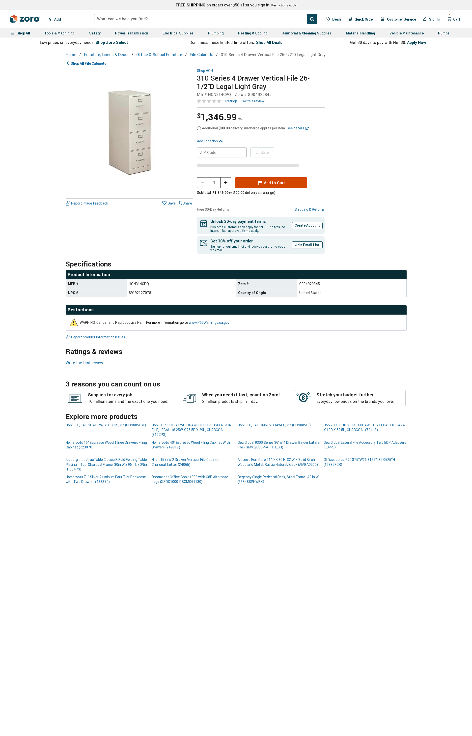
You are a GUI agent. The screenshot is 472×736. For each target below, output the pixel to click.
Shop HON (205, 71)
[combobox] (205, 19)
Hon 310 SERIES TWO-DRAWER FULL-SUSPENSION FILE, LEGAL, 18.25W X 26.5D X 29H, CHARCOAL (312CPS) (191, 430)
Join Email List (307, 244)
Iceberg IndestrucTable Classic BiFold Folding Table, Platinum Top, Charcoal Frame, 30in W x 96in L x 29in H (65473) (107, 464)
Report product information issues (98, 337)
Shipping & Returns (310, 209)
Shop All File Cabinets (88, 63)
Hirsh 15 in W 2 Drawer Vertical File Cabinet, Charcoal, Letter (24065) (186, 462)
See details (295, 128)
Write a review (253, 101)
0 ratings (231, 101)
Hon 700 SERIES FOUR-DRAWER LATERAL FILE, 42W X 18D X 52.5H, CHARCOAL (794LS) (364, 427)
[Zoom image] (129, 132)
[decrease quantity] (202, 182)
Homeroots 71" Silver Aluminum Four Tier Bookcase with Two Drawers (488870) (106, 479)
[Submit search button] (312, 19)
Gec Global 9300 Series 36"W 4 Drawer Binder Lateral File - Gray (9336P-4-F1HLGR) (279, 444)
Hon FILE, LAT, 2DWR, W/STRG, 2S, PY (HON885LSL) (106, 425)
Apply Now (416, 42)
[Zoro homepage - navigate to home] (25, 19)
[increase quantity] (225, 182)
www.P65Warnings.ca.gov (209, 322)
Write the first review (84, 362)
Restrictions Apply (284, 5)
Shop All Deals (269, 42)
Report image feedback (89, 203)
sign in (263, 5)
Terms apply (250, 231)
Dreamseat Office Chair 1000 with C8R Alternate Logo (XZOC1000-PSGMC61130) (190, 479)
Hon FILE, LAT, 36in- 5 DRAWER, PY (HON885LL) (274, 425)
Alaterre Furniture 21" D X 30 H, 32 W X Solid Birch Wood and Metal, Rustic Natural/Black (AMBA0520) (278, 462)
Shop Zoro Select (111, 42)
